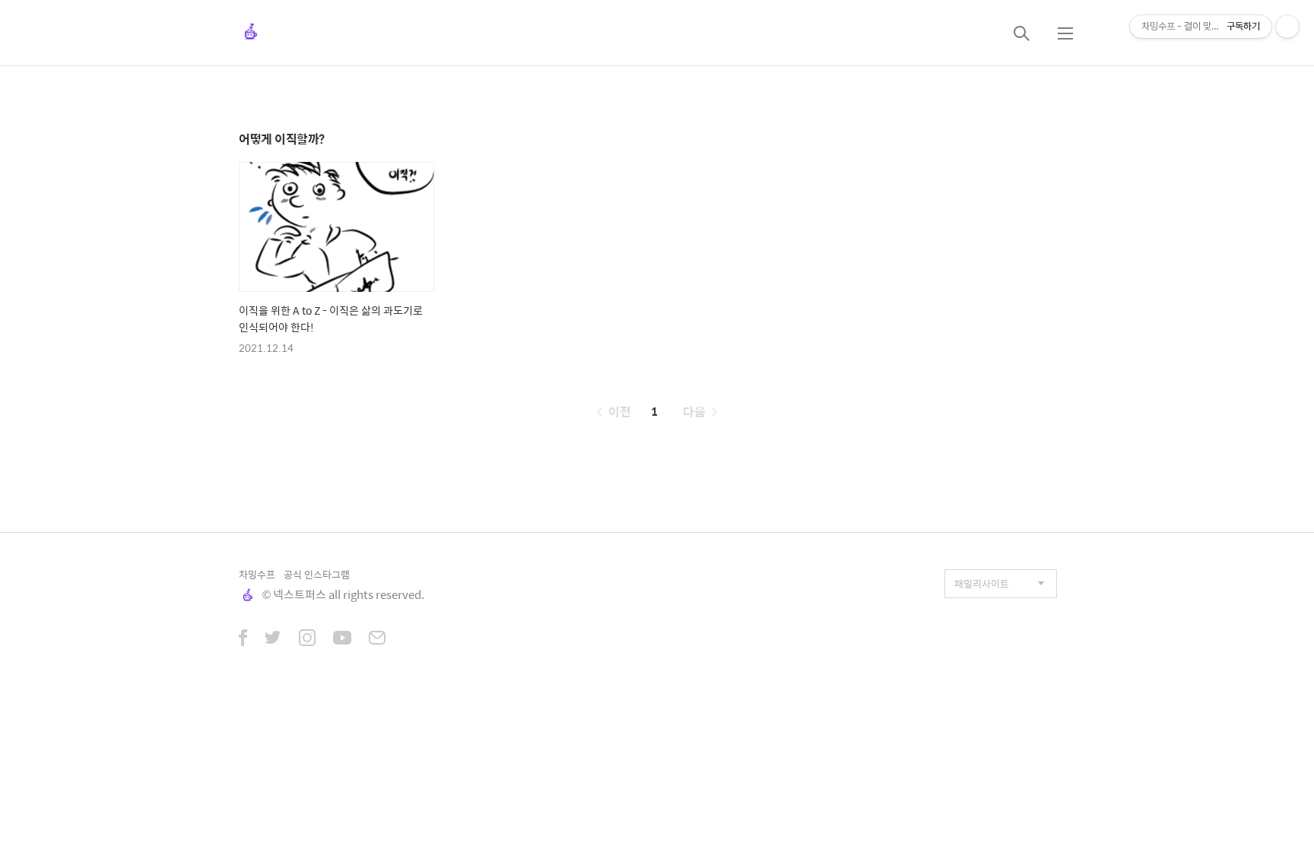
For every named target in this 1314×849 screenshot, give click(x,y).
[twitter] (273, 639)
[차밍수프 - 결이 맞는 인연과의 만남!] (251, 32)
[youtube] (342, 639)
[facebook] (243, 639)
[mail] (377, 639)
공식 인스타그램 (317, 574)
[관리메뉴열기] (1287, 26)
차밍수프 (257, 574)
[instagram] (307, 639)
